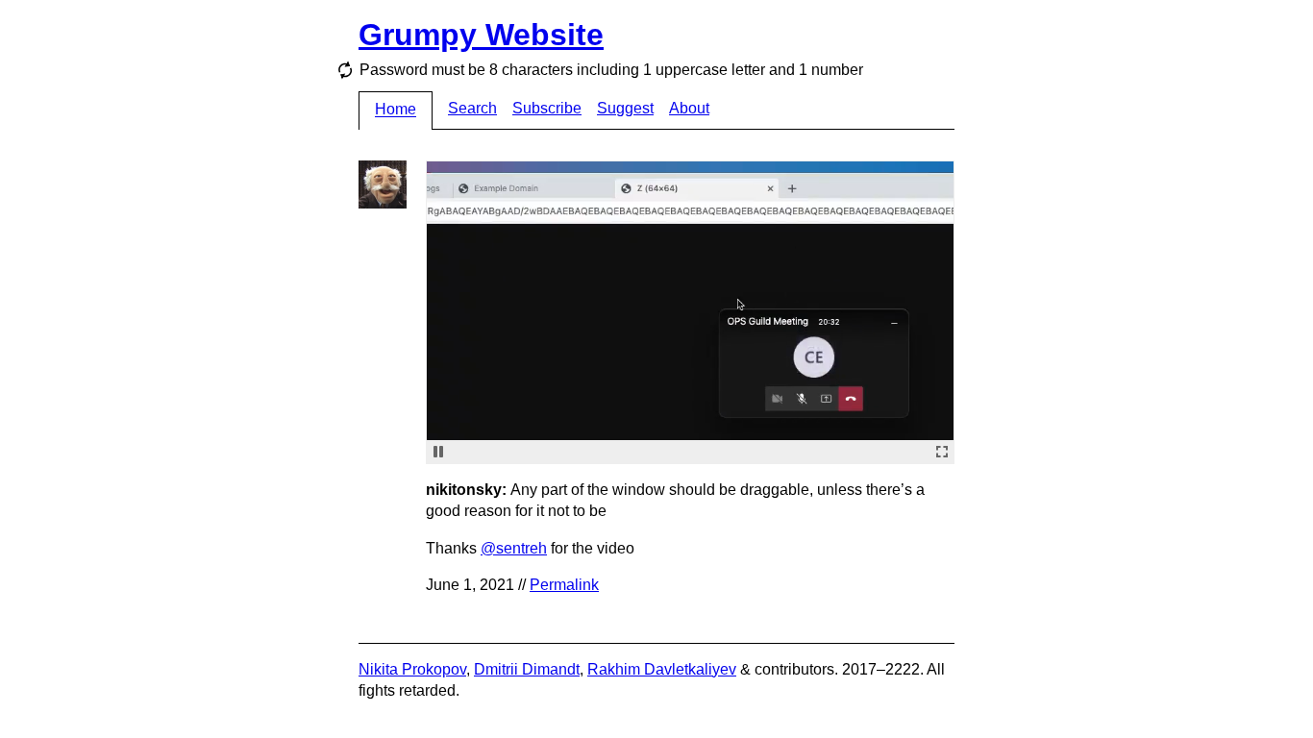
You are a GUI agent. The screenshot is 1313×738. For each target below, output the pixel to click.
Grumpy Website (481, 34)
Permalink (564, 585)
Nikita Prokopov (412, 669)
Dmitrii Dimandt (527, 669)
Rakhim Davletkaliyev (661, 669)
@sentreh (514, 548)
